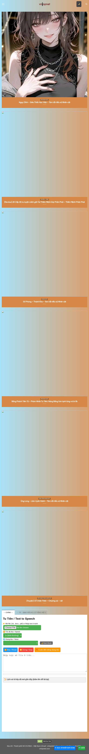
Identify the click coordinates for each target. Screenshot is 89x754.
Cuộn (82, 748)
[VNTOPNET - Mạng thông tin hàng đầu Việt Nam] (44, 4)
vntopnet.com (44, 749)
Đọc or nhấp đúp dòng (65, 748)
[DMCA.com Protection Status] (44, 741)
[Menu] (3, 4)
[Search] (86, 4)
